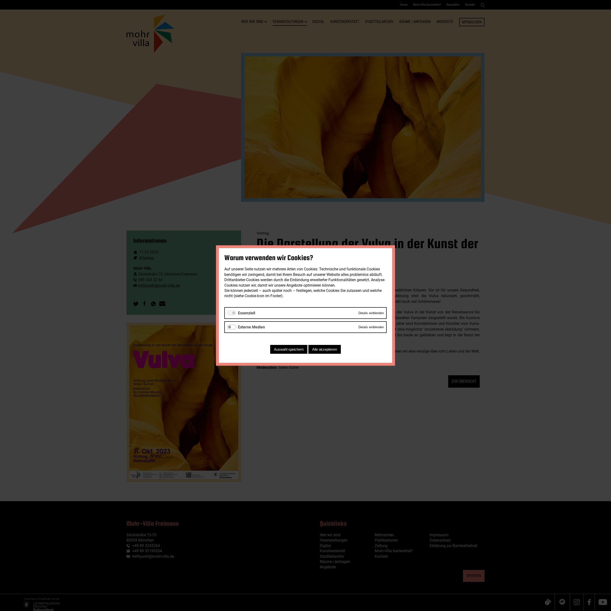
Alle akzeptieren (324, 349)
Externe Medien (251, 327)
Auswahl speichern (289, 349)
